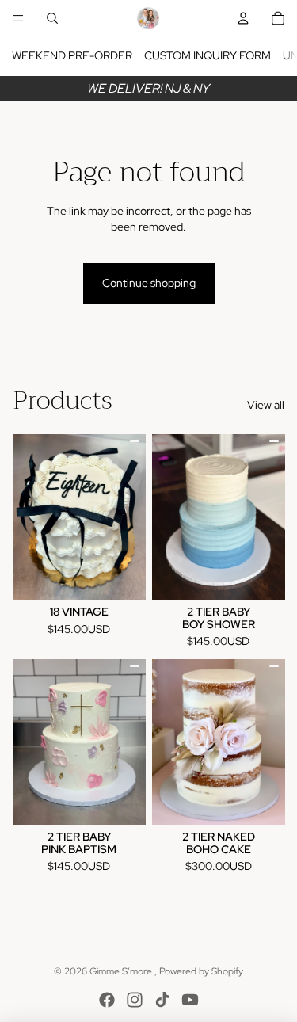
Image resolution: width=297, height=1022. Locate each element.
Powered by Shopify (201, 971)
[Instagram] (134, 999)
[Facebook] (106, 999)
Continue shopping (149, 283)
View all (265, 405)
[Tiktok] (162, 999)
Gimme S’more (121, 971)
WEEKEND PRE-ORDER (72, 55)
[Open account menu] (243, 18)
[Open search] (52, 18)
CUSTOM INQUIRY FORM (207, 55)
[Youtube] (190, 999)
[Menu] (18, 18)
